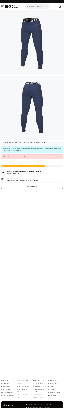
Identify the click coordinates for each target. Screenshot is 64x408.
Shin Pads (51, 389)
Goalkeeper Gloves (38, 380)
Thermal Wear (17, 142)
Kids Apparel (21, 397)
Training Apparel (6, 142)
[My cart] (60, 6)
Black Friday (52, 395)
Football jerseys (53, 383)
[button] (32, 179)
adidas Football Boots (7, 395)
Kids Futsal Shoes (22, 394)
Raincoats (51, 386)
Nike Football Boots (22, 380)
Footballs (19, 383)
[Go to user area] (55, 6)
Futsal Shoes (5, 383)
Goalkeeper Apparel (54, 392)
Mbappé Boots (5, 389)
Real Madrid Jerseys (39, 383)
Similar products (32, 186)
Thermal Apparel (38, 394)
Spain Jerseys (52, 380)
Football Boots (5, 380)
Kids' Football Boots (23, 386)
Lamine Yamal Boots (7, 392)
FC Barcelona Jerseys (39, 386)
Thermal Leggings (41, 142)
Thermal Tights (28, 142)
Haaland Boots (5, 386)
